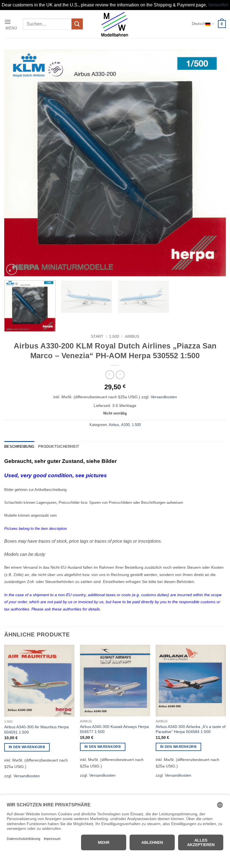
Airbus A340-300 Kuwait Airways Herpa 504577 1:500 (114, 729)
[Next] (214, 162)
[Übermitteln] (77, 23)
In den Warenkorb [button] (27, 747)
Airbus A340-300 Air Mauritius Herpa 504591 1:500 (36, 729)
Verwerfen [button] (218, 5)
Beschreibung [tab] (19, 446)
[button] (11, 24)
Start (97, 336)
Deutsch (198, 24)
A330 (125, 425)
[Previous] (16, 162)
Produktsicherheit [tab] (58, 446)
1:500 (114, 336)
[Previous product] (120, 374)
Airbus (132, 336)
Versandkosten (164, 397)
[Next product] (109, 374)
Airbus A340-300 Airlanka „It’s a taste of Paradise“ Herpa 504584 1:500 (191, 729)
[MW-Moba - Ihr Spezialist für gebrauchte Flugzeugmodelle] (115, 24)
